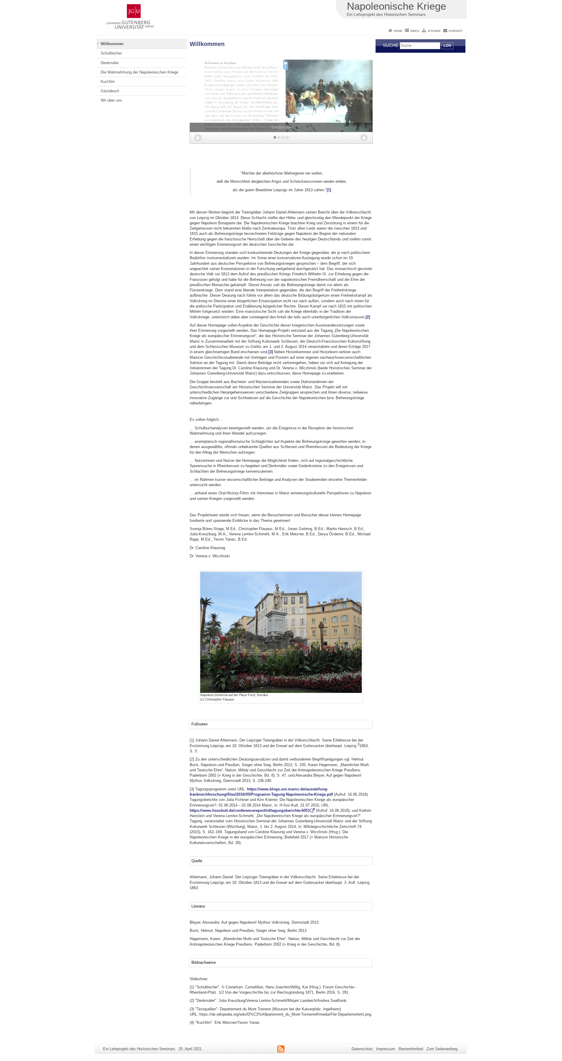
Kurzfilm (108, 81)
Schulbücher (111, 53)
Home (398, 31)
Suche (390, 45)
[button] (198, 137)
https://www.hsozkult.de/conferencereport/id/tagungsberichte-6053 (250, 810)
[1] (329, 190)
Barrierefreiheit (411, 1049)
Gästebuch (110, 91)
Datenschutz (362, 1049)
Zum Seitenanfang (442, 1049)
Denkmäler (110, 63)
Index (414, 31)
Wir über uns (111, 100)
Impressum (385, 1049)
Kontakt (455, 31)
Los (447, 45)
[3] (270, 352)
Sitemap (434, 31)
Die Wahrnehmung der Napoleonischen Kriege (139, 72)
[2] (368, 317)
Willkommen (112, 44)
